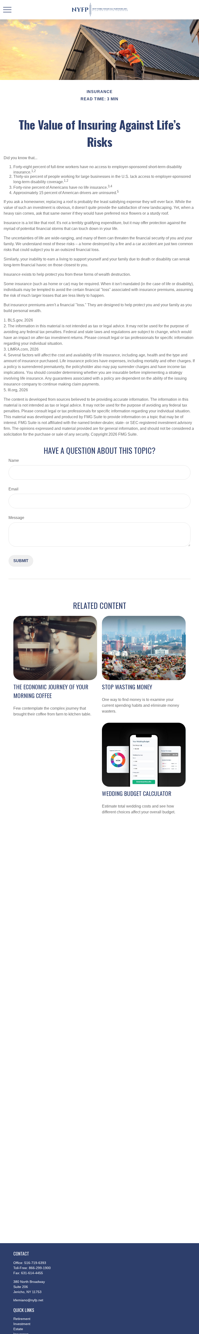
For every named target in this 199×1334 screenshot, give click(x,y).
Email (13, 489)
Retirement (21, 1319)
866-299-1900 (40, 1268)
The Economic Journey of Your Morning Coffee (50, 691)
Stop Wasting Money (127, 686)
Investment (21, 1324)
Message (16, 518)
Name (13, 460)
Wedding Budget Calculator (136, 793)
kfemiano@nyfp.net (28, 1300)
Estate (18, 1329)
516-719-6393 (35, 1263)
